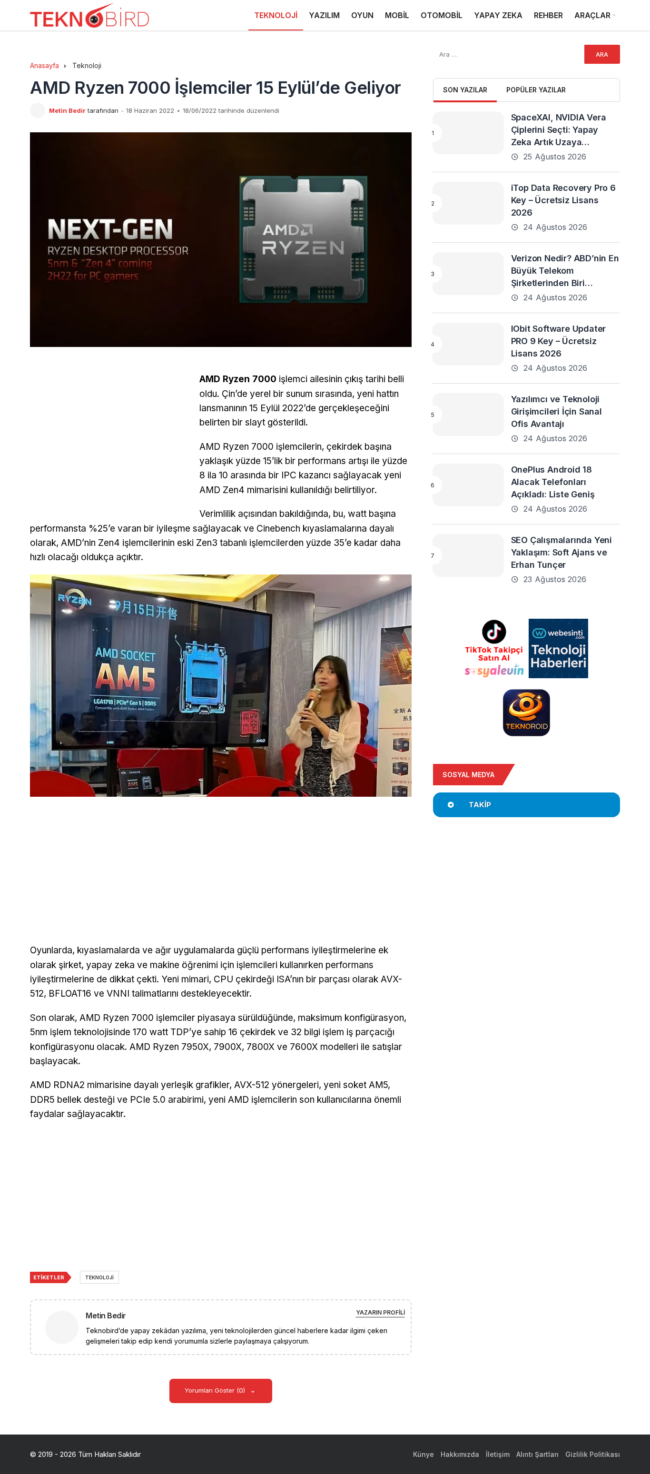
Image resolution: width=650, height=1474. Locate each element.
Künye (423, 1454)
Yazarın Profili (380, 1312)
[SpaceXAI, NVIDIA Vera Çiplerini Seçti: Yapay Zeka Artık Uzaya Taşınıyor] (468, 132)
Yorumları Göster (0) (216, 1390)
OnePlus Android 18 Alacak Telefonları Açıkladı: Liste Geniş (553, 482)
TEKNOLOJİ (275, 15)
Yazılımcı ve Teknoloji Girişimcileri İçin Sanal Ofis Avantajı (556, 411)
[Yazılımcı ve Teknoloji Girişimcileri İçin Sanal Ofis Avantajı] (468, 414)
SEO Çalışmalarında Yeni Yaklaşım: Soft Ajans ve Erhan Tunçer (561, 552)
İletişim (498, 1454)
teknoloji (99, 1277)
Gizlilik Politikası (592, 1454)
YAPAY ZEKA (498, 15)
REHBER (548, 15)
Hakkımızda (460, 1454)
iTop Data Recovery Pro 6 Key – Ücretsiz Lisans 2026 (563, 200)
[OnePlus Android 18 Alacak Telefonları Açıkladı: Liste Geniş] (468, 485)
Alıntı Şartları (537, 1454)
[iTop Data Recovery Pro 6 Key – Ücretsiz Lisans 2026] (468, 203)
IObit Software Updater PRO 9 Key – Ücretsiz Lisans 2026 (558, 341)
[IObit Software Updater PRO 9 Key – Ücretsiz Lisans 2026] (468, 344)
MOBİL (397, 15)
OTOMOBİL (442, 15)
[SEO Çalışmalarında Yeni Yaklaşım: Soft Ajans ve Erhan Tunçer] (468, 555)
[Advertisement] (110, 438)
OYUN (362, 15)
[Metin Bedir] (65, 1326)
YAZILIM (324, 15)
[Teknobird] (89, 15)
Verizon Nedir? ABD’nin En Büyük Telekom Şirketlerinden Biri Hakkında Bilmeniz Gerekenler (565, 283)
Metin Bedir (67, 110)
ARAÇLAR (592, 15)
